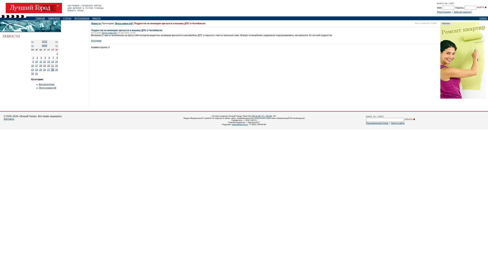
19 (44, 65)
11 (40, 61)
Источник (96, 40)
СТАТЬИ (67, 18)
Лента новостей (47, 88)
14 (52, 61)
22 (56, 65)
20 (48, 65)
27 (48, 69)
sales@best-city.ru (240, 124)
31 (36, 73)
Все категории (46, 84)
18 (40, 65)
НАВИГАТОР (54, 18)
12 (44, 61)
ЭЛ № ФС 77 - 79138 (261, 116)
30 (32, 73)
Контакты (9, 119)
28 (52, 69)
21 (52, 65)
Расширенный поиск (377, 123)
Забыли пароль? (463, 12)
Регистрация (444, 12)
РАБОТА (96, 18)
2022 (44, 41)
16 (32, 65)
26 (44, 69)
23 (32, 69)
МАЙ (44, 45)
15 (56, 61)
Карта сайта (398, 123)
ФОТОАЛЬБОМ (81, 18)
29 (56, 69)
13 (48, 61)
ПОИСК (483, 18)
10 (36, 61)
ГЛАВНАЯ (40, 18)
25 (40, 69)
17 (36, 65)
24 (36, 69)
